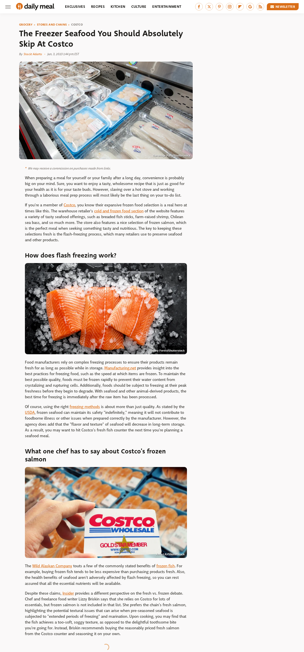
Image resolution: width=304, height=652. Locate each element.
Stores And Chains (52, 24)
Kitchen (118, 6)
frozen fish (165, 566)
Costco (77, 24)
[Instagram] (229, 6)
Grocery (25, 24)
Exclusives (75, 6)
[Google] (250, 6)
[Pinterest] (219, 6)
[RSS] (260, 6)
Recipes (98, 6)
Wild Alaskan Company (52, 566)
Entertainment (166, 6)
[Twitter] (209, 6)
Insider (68, 593)
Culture (138, 6)
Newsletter (285, 6)
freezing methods (85, 406)
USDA (30, 412)
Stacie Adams (33, 54)
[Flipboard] (240, 6)
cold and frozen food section (119, 211)
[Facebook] (199, 6)
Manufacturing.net (120, 368)
